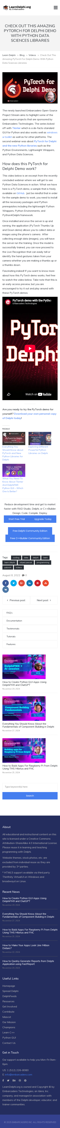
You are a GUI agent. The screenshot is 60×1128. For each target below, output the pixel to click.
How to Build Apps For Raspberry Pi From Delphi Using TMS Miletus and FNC (29, 767)
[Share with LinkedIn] (29, 583)
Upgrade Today (43, 519)
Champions (8, 1027)
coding (16, 557)
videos (19, 567)
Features (11, 644)
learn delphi (9, 562)
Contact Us (9, 1042)
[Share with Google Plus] (21, 583)
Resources (8, 1001)
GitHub (20, 193)
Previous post (17, 600)
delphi (36, 557)
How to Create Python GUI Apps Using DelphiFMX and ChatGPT (24, 683)
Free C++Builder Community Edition (30, 538)
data (26, 557)
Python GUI (9, 1037)
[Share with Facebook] (5, 583)
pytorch (7, 567)
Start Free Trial (17, 519)
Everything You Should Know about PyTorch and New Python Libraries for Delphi (12, 453)
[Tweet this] (13, 583)
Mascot (6, 1017)
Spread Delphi (10, 991)
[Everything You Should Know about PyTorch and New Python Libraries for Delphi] (13, 438)
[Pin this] (37, 583)
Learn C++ (8, 1032)
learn (45, 557)
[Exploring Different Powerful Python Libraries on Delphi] (39, 438)
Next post (42, 600)
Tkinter (16, 128)
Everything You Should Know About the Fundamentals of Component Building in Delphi (28, 725)
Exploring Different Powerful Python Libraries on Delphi (38, 450)
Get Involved (9, 1006)
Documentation (14, 620)
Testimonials (13, 628)
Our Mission (9, 1022)
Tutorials (11, 636)
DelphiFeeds (9, 996)
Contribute (8, 1011)
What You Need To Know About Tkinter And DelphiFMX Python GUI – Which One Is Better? (12, 485)
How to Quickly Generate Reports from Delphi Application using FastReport (28, 962)
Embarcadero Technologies (17, 1091)
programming (43, 562)
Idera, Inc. (43, 1091)
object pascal (26, 562)
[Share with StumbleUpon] (45, 583)
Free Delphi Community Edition (30, 530)
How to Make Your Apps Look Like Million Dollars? (25, 947)
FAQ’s (9, 612)
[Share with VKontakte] (5, 589)
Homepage (8, 985)
